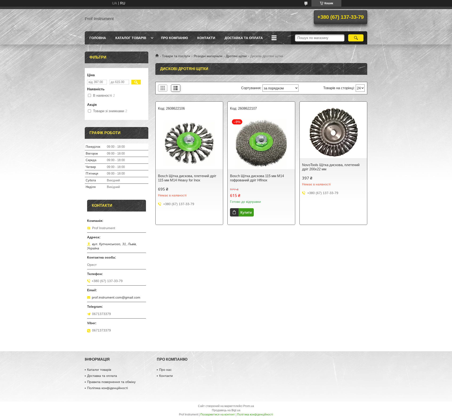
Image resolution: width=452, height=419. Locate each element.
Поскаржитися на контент (217, 414)
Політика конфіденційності (107, 388)
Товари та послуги (176, 56)
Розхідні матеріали (208, 56)
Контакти (206, 38)
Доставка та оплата (244, 38)
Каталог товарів (130, 38)
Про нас (165, 369)
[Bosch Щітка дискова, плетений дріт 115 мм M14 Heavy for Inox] (189, 143)
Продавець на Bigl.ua (226, 410)
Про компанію (174, 38)
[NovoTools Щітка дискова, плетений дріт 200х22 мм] (333, 132)
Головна (97, 38)
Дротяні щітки (236, 56)
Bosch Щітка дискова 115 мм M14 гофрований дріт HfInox (257, 178)
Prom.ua (248, 406)
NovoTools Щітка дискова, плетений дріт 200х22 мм (330, 167)
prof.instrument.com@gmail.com (116, 297)
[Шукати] (355, 37)
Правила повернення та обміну (111, 382)
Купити (246, 212)
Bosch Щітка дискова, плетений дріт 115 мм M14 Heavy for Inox (187, 178)
